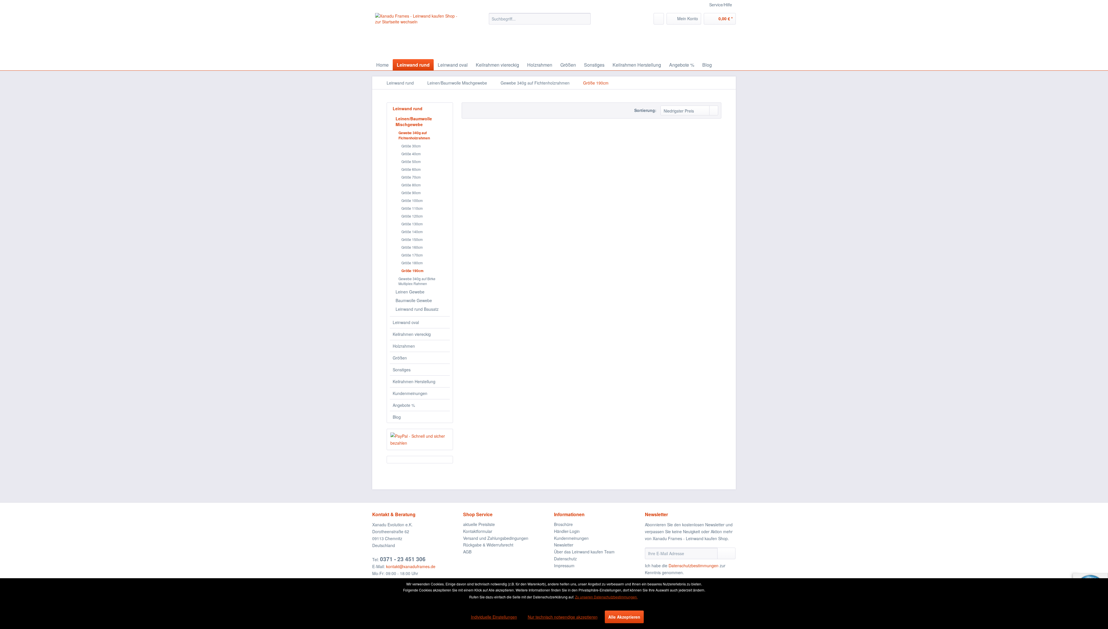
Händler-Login (567, 531)
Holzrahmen (404, 346)
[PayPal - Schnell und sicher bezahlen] (419, 439)
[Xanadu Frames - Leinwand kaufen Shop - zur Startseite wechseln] (418, 34)
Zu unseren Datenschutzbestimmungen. (606, 596)
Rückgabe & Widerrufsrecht (488, 545)
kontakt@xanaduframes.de (410, 566)
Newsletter (563, 545)
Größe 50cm (411, 161)
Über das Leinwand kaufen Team (584, 552)
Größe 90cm (411, 192)
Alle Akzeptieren (624, 617)
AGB (467, 552)
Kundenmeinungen (410, 393)
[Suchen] (585, 19)
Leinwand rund (407, 108)
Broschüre (563, 524)
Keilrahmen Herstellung (414, 381)
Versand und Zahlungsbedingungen (495, 538)
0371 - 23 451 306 (403, 559)
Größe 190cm (412, 270)
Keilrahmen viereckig (412, 334)
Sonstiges (402, 369)
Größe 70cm (411, 177)
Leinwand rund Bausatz (417, 309)
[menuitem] (540, 19)
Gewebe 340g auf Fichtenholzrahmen (414, 135)
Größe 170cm (412, 254)
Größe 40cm (411, 153)
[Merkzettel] (659, 19)
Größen (400, 358)
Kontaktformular (477, 531)
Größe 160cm (412, 247)
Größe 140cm (412, 231)
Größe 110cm (412, 208)
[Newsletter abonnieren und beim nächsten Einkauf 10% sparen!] (726, 553)
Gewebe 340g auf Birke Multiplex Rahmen (416, 281)
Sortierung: (645, 110)
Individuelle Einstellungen (494, 617)
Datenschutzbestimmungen (693, 565)
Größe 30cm (411, 145)
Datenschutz (565, 558)
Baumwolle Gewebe (414, 300)
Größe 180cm (412, 262)
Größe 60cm (411, 169)
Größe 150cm (412, 239)
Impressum (564, 565)
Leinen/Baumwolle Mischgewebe (414, 121)
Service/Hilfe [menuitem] (720, 5)
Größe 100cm (412, 200)
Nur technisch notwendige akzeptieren (563, 617)
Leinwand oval (406, 322)
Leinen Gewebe (410, 292)
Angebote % (404, 405)
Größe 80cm (411, 184)
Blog (397, 417)
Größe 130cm (412, 223)
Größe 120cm (412, 216)
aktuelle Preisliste (479, 524)
